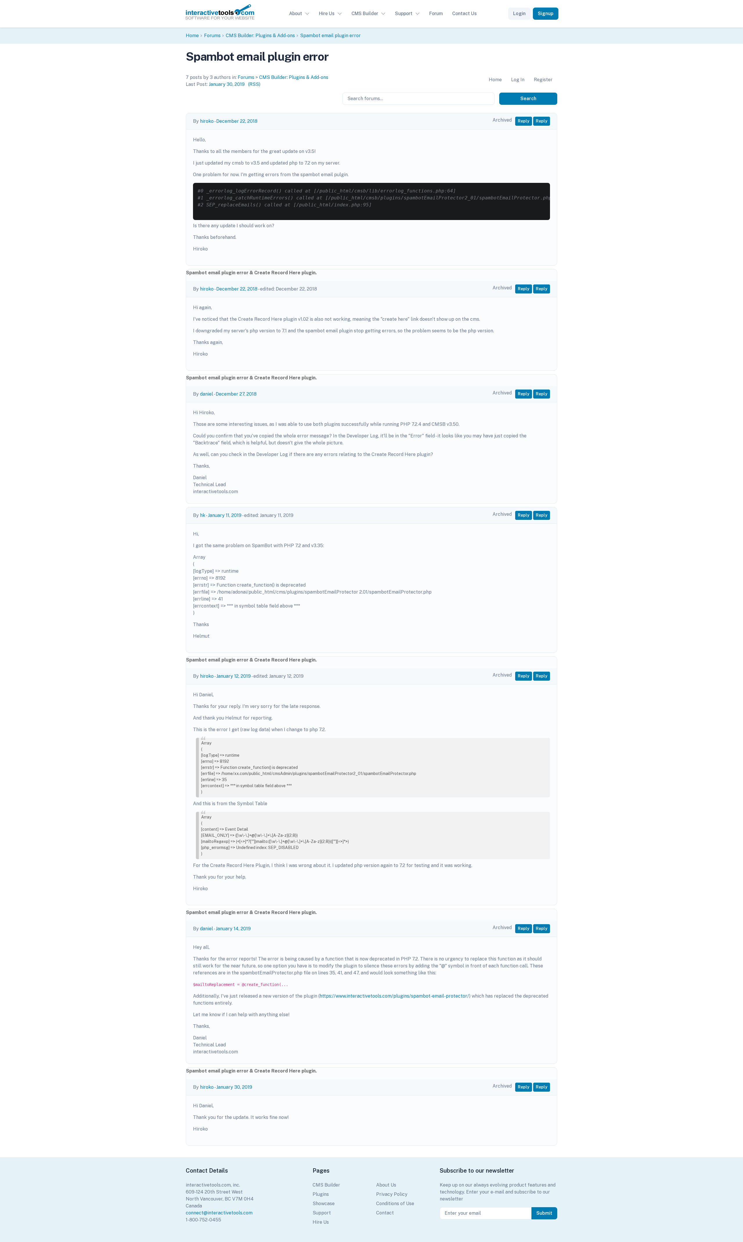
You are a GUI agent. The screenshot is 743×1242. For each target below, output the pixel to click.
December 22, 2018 (236, 121)
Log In (517, 79)
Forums (212, 35)
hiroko (207, 121)
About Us (386, 1185)
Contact (385, 1213)
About (295, 13)
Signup (545, 13)
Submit (544, 1213)
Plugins (321, 1194)
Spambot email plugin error (330, 35)
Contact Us (464, 13)
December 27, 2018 (236, 394)
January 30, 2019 (227, 84)
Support (403, 13)
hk (202, 515)
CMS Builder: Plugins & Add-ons (260, 35)
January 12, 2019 (233, 676)
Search (528, 98)
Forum (436, 13)
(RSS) (254, 84)
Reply (523, 121)
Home (192, 35)
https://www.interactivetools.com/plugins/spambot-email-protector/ (394, 996)
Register (543, 79)
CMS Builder (364, 13)
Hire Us (327, 13)
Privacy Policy (391, 1194)
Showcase (324, 1203)
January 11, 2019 (224, 515)
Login (519, 13)
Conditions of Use (395, 1203)
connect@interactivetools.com (219, 1213)
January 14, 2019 (233, 928)
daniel (206, 394)
